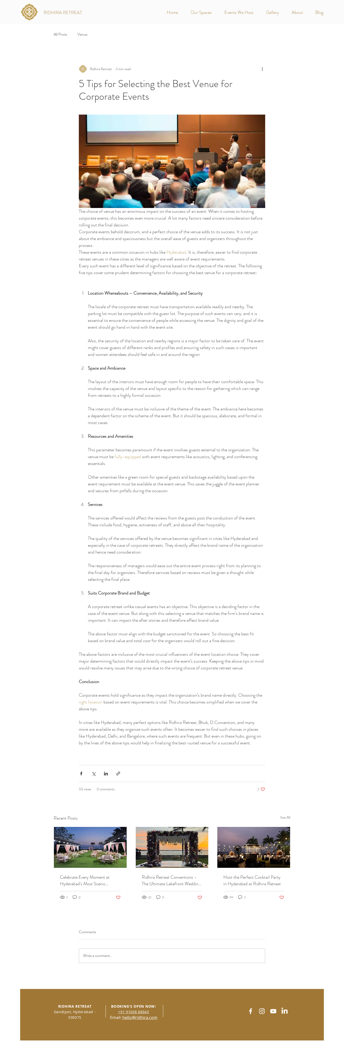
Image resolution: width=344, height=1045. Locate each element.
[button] (204, 12)
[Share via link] (118, 773)
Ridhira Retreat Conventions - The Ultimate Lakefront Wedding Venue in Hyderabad (171, 880)
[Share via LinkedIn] (106, 773)
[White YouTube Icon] (273, 1011)
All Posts (60, 34)
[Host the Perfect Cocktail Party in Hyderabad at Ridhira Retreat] (253, 847)
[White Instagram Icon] (262, 1011)
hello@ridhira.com (139, 1017)
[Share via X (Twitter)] (93, 773)
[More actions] (262, 69)
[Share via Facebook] (81, 773)
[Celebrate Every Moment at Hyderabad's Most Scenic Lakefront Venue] (90, 847)
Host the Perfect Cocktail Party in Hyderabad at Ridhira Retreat (252, 880)
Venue (82, 34)
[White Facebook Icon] (250, 1011)
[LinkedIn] (284, 1011)
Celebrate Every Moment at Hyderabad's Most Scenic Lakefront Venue (85, 880)
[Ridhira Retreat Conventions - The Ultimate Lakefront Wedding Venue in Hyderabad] (172, 847)
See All (285, 817)
